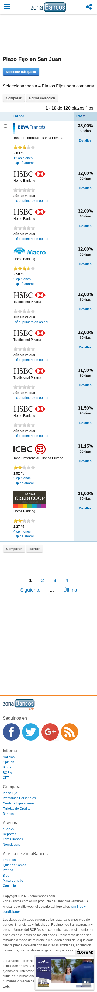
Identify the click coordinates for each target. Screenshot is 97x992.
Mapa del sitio (13, 880)
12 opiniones (23, 158)
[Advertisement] (48, 40)
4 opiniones (22, 531)
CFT (6, 778)
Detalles (85, 141)
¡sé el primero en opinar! (31, 201)
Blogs (7, 767)
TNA (79, 116)
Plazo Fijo (10, 793)
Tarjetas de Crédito (16, 809)
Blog (6, 875)
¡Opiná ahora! (23, 163)
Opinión (8, 762)
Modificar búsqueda (21, 71)
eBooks (8, 829)
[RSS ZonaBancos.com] (69, 732)
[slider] (24, 147)
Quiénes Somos (14, 865)
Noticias (9, 757)
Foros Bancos (13, 839)
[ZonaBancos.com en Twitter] (30, 732)
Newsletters (11, 845)
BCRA (7, 773)
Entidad (18, 116)
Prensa (8, 870)
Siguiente (30, 590)
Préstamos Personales (19, 798)
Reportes (9, 834)
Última (70, 590)
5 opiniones (22, 279)
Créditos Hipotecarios (18, 803)
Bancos (8, 814)
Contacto (9, 886)
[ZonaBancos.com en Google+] (50, 732)
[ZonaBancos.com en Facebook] (11, 732)
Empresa (9, 860)
